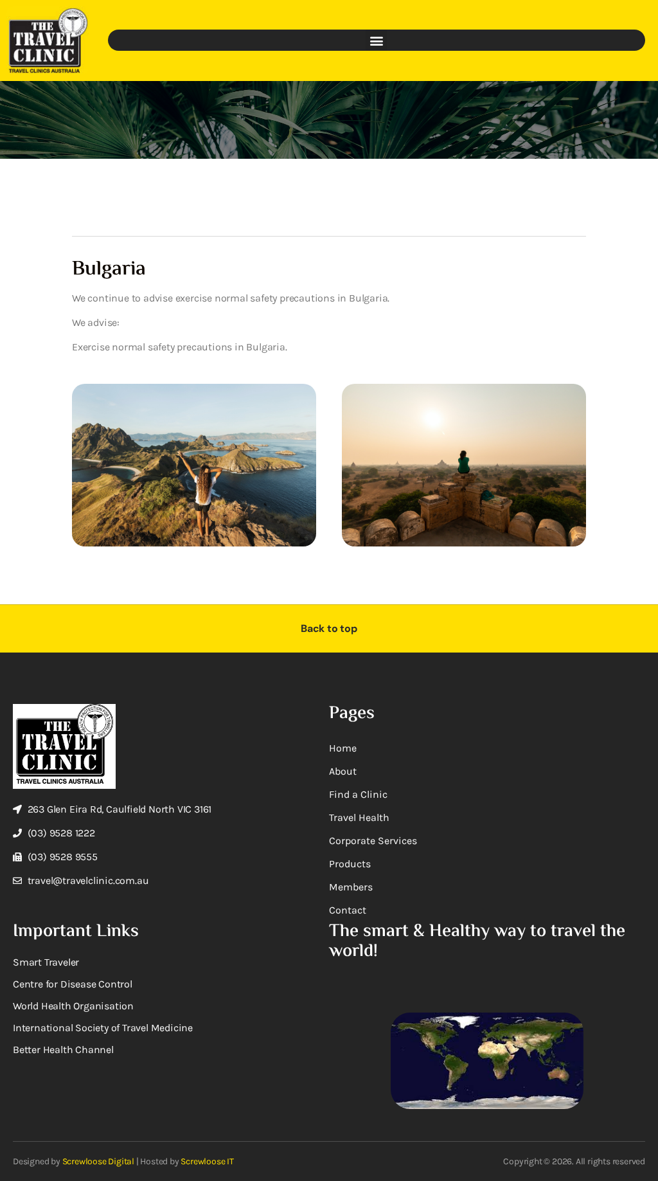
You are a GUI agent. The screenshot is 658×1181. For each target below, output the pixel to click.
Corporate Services (373, 840)
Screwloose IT (207, 1161)
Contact (347, 910)
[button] (376, 40)
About (343, 771)
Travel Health (359, 817)
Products (350, 864)
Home (343, 748)
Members (351, 887)
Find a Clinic (358, 794)
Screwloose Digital (98, 1161)
